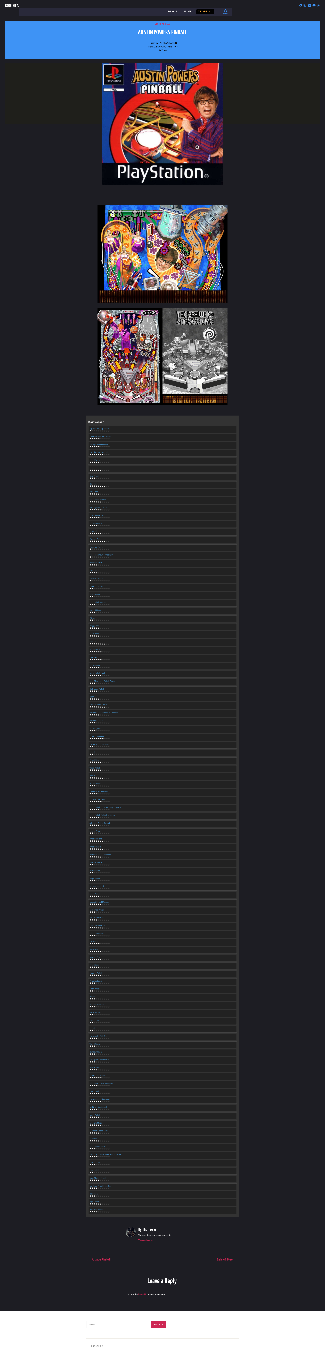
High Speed (94, 1201)
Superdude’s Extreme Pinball (101, 1083)
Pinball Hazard (95, 847)
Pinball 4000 (94, 626)
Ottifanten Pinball (97, 886)
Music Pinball (95, 1115)
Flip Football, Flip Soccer (99, 428)
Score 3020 (94, 634)
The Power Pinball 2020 (99, 744)
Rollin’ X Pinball (96, 610)
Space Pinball (95, 894)
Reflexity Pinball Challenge (100, 854)
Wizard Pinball (95, 783)
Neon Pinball (95, 989)
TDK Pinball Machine (98, 602)
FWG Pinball (94, 570)
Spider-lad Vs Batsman (99, 1146)
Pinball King (94, 760)
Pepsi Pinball (95, 1162)
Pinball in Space (96, 981)
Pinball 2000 (94, 965)
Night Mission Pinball (98, 1107)
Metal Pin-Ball (95, 1012)
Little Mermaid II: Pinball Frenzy (102, 681)
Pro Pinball (94, 941)
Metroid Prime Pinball (98, 704)
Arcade (187, 11)
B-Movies (172, 11)
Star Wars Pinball (96, 578)
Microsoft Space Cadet (99, 1131)
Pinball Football (96, 562)
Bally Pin (93, 484)
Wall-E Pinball (95, 1044)
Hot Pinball (94, 1194)
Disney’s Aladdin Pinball (99, 444)
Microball (93, 1138)
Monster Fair (95, 957)
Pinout (92, 776)
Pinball (92, 752)
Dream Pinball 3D (97, 917)
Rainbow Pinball (96, 1052)
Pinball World (95, 460)
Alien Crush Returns (97, 925)
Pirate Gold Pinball (97, 736)
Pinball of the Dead (97, 799)
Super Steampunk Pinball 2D (101, 555)
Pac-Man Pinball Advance (100, 1099)
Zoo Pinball (94, 1020)
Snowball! (93, 531)
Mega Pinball (95, 878)
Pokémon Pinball (96, 720)
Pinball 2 (93, 996)
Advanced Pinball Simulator (101, 823)
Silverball (93, 657)
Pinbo (92, 468)
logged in (142, 1294)
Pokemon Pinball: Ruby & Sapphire (104, 712)
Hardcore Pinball (96, 1209)
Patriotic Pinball (96, 973)
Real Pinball (94, 476)
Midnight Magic (96, 1123)
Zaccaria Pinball (96, 539)
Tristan (92, 618)
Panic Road (94, 1091)
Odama (93, 697)
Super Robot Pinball (98, 499)
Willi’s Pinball (95, 870)
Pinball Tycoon (96, 728)
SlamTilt (93, 641)
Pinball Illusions (96, 839)
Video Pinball (205, 11)
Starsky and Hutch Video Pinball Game (105, 1154)
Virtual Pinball (95, 665)
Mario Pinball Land (97, 673)
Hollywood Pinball (97, 689)
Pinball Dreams (96, 523)
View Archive (145, 1240)
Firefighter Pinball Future (100, 1059)
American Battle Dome (99, 791)
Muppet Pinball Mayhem (99, 902)
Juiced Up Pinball (96, 586)
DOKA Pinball (95, 594)
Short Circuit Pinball (97, 1075)
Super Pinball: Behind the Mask (102, 815)
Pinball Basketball (97, 1004)
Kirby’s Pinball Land (97, 515)
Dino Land (94, 492)
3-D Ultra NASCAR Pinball (100, 452)
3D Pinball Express (97, 933)
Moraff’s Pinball (96, 862)
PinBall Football (96, 1067)
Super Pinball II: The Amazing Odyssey (105, 807)
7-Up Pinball (94, 1170)
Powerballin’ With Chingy (99, 1036)
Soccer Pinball (95, 831)
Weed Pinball (95, 768)
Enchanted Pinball (97, 910)
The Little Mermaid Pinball (100, 436)
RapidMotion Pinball (98, 1178)
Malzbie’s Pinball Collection (100, 1186)
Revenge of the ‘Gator (99, 507)
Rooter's (12, 6)
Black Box (94, 949)
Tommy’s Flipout (96, 547)
